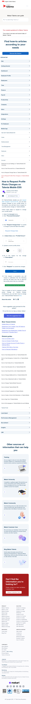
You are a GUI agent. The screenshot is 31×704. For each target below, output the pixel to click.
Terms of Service (6, 655)
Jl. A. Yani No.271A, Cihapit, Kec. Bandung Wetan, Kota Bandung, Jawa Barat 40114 (15, 672)
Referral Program (20, 636)
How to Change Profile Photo (10, 341)
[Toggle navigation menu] (27, 6)
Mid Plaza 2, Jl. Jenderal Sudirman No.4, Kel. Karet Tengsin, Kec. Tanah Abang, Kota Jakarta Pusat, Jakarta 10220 (15, 661)
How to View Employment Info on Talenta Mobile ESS (14, 354)
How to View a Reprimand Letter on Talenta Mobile (13, 379)
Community (19, 634)
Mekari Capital (5, 623)
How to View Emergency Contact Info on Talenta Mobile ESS (14, 359)
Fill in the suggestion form (14, 315)
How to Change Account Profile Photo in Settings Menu (13, 344)
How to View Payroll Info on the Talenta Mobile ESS (13, 371)
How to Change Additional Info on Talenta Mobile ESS (14, 375)
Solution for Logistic (21, 623)
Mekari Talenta (5, 607)
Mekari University (6, 626)
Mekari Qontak (5, 611)
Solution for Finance (21, 616)
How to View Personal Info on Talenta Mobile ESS (13, 168)
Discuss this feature (15, 53)
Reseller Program (20, 638)
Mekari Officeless (6, 618)
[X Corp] (16, 299)
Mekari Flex (4, 614)
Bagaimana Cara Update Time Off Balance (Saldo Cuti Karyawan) (13, 327)
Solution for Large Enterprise (20, 612)
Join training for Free (13, 196)
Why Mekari (4, 648)
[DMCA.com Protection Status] (25, 691)
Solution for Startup (21, 607)
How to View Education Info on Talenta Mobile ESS (13, 367)
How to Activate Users (8, 338)
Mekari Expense (5, 616)
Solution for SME (20, 609)
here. (20, 295)
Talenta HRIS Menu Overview (10, 347)
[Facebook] (13, 299)
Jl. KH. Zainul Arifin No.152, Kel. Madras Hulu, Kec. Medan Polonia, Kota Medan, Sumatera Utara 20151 (15, 677)
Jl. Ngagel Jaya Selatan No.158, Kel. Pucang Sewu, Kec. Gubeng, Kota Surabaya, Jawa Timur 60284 (15, 667)
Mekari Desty (5, 624)
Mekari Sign (4, 613)
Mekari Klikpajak (6, 619)
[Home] (8, 6)
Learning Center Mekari (12, 190)
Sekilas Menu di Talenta (8, 324)
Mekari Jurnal (5, 609)
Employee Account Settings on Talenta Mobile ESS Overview (13, 164)
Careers (4, 651)
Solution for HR (20, 614)
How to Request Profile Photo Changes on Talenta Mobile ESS (15, 176)
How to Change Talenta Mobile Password (11, 383)
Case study (4, 631)
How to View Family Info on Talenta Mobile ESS (12, 362)
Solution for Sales (20, 617)
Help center (19, 631)
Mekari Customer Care (13, 592)
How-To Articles (20, 639)
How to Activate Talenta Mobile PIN (9, 387)
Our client (4, 649)
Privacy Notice (5, 653)
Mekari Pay (4, 621)
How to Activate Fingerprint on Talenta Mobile (12, 391)
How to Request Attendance (9, 349)
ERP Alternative (20, 624)
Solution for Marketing (21, 619)
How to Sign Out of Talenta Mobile (9, 399)
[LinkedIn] (18, 299)
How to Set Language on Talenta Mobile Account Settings (15, 403)
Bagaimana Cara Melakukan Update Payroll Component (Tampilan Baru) (14, 331)
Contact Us (19, 633)
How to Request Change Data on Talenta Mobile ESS (14, 172)
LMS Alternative (20, 626)
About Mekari (5, 646)
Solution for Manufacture (22, 621)
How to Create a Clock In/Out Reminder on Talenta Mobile (15, 395)
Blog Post (4, 633)
